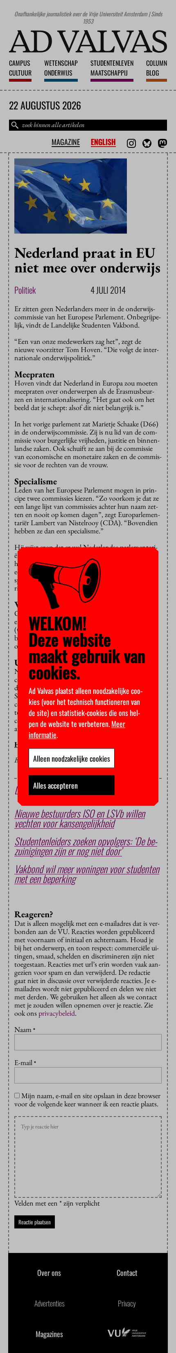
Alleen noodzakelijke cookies (71, 758)
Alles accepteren (55, 785)
